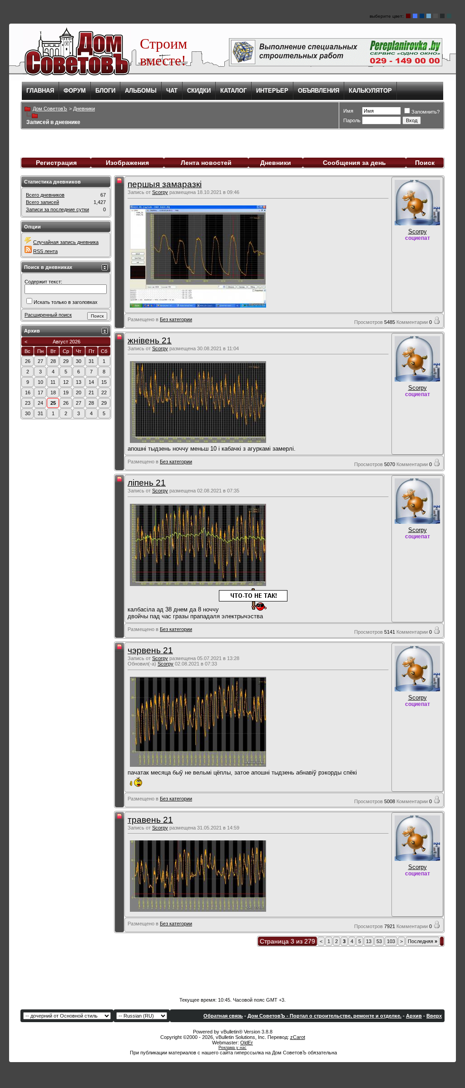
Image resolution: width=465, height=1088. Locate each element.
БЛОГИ (105, 90)
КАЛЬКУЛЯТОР (370, 90)
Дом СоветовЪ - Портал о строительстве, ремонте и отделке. (324, 1015)
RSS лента (45, 251)
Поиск (425, 162)
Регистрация (56, 162)
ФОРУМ (75, 90)
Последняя (422, 941)
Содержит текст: (43, 281)
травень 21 (150, 820)
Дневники (275, 162)
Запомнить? (425, 111)
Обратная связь (223, 1015)
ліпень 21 (147, 482)
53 (379, 941)
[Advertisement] (232, 969)
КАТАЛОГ (233, 90)
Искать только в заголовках (66, 302)
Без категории (176, 319)
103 (391, 941)
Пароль (352, 120)
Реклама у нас (232, 1047)
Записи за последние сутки (57, 209)
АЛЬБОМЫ (141, 90)
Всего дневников (45, 195)
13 (368, 941)
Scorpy (160, 192)
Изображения (127, 162)
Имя (348, 111)
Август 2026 (66, 341)
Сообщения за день (354, 162)
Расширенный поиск (48, 315)
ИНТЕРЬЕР (272, 90)
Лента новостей (206, 162)
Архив (414, 1015)
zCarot (297, 1037)
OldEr (246, 1042)
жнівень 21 (150, 340)
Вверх (434, 1015)
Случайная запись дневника (66, 242)
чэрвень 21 (150, 650)
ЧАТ (172, 90)
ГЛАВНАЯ (40, 90)
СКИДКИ (199, 90)
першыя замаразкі (165, 184)
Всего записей (42, 202)
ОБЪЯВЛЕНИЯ (318, 90)
